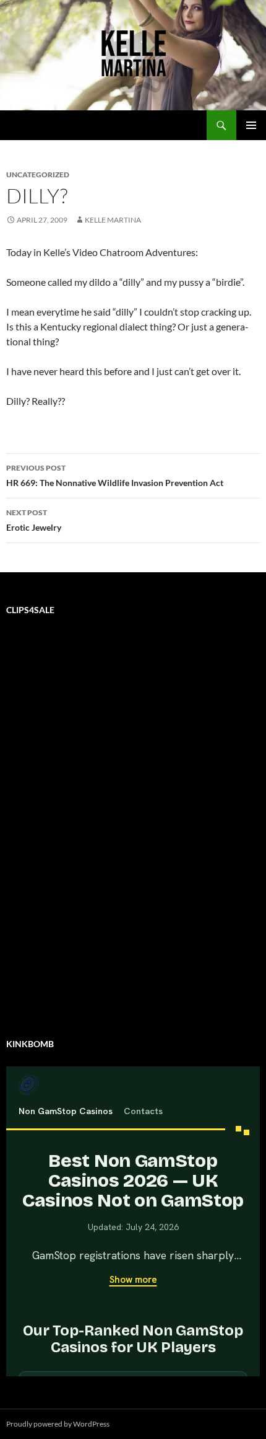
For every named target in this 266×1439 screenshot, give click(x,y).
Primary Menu (251, 125)
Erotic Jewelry (33, 520)
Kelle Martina (113, 219)
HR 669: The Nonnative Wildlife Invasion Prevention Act (114, 475)
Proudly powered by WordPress (57, 1423)
